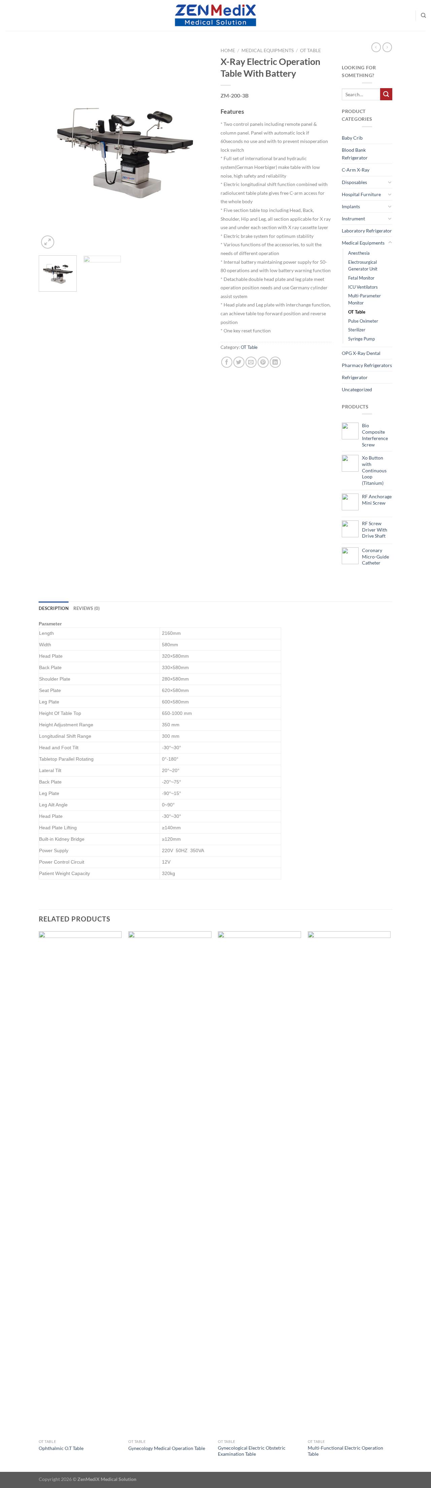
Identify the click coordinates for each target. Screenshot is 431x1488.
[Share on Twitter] (238, 362)
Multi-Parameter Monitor (364, 299)
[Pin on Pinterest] (263, 362)
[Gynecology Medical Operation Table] (169, 1183)
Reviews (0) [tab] (86, 608)
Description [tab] (54, 608)
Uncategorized (357, 389)
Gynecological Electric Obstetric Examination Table (252, 1451)
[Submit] (386, 94)
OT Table (310, 50)
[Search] (423, 15)
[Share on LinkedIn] (275, 362)
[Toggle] (390, 182)
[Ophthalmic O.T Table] (80, 1183)
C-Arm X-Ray (355, 170)
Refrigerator (355, 377)
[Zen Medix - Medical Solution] (215, 15)
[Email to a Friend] (251, 362)
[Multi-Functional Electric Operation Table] (349, 1183)
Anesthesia (359, 253)
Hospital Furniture (361, 194)
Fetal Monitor (361, 278)
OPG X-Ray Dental (361, 353)
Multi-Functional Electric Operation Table (345, 1451)
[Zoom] (47, 242)
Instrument (353, 218)
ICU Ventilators (363, 287)
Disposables (354, 182)
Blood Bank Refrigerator (355, 153)
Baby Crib (352, 138)
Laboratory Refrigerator (367, 230)
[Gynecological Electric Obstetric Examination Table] (259, 1183)
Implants (351, 206)
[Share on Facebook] (226, 362)
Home (228, 50)
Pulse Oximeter (363, 321)
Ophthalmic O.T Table (61, 1448)
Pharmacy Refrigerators (367, 365)
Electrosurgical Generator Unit (362, 265)
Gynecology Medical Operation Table (166, 1448)
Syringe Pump (361, 338)
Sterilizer (356, 329)
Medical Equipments (267, 50)
